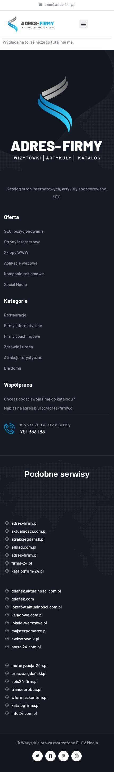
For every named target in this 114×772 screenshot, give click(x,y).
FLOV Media (87, 742)
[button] (83, 24)
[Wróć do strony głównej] (30, 24)
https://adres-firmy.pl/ (57, 180)
